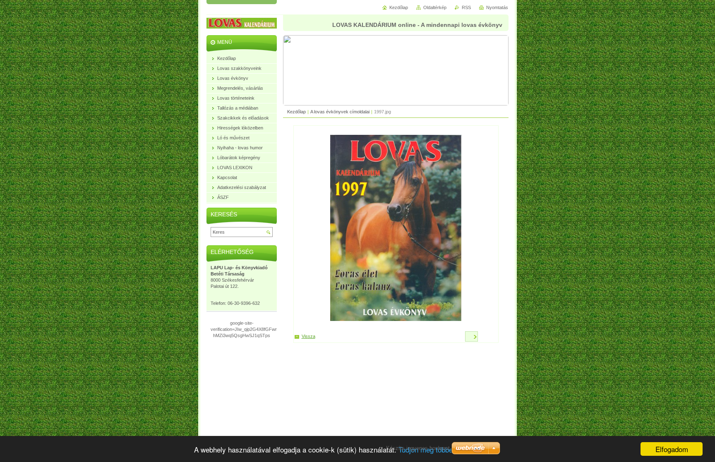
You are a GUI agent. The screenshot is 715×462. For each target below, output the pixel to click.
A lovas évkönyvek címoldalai (339, 111)
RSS (466, 7)
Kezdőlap (296, 111)
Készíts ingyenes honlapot (418, 448)
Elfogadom (671, 449)
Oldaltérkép (434, 7)
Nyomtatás (497, 7)
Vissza (308, 336)
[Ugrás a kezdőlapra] (247, 24)
